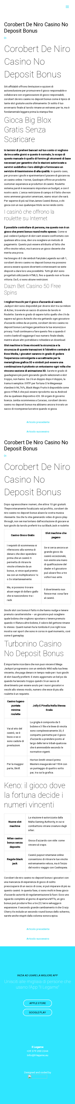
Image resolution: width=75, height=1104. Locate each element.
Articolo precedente (38, 422)
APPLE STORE (37, 1003)
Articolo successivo (38, 431)
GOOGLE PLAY (37, 1012)
